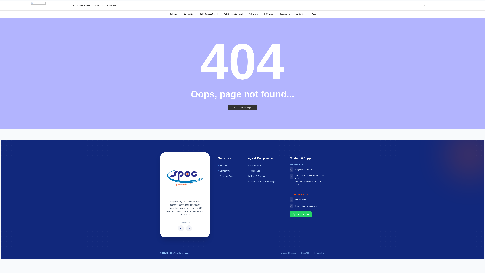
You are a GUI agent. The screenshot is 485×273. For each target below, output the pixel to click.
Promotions (112, 5)
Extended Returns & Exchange (262, 181)
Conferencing (284, 14)
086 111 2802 (300, 199)
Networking (253, 14)
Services (223, 165)
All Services (300, 14)
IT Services (268, 14)
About (313, 14)
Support (426, 5)
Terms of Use (254, 170)
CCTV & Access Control (208, 14)
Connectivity (187, 14)
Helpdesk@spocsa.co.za (306, 206)
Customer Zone (83, 5)
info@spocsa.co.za (303, 169)
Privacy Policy (254, 165)
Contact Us (98, 5)
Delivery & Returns (256, 176)
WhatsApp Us (303, 214)
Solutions (173, 14)
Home (71, 5)
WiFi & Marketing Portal (233, 14)
